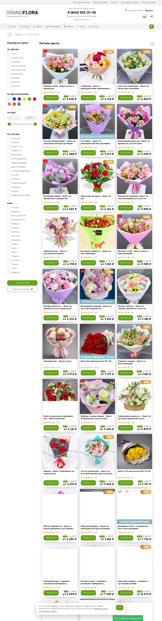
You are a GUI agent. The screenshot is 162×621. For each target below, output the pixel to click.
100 (95, 367)
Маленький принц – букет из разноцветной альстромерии (95, 527)
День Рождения (18, 167)
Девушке (15, 212)
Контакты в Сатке (81, 3)
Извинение (16, 155)
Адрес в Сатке (100, 3)
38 (57, 422)
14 (57, 202)
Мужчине (15, 236)
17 (57, 92)
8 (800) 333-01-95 (82, 12)
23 (57, 367)
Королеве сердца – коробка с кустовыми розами (133, 582)
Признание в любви (20, 195)
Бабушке (15, 224)
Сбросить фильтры (21, 289)
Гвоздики (15, 78)
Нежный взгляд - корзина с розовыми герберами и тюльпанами (57, 583)
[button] (128, 618)
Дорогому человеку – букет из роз (96, 197)
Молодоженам (18, 216)
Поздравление (18, 183)
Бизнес (14, 191)
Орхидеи (15, 62)
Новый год (16, 151)
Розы (13, 27)
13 (131, 92)
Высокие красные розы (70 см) (96, 361)
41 (94, 477)
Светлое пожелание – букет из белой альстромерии (133, 87)
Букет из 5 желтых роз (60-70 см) (134, 471)
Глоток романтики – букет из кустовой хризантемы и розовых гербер (97, 472)
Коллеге (15, 260)
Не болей (15, 139)
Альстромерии (18, 66)
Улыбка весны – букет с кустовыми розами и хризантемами (55, 252)
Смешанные (17, 58)
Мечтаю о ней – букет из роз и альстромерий (133, 252)
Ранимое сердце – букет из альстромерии (131, 362)
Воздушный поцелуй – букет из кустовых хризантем (96, 307)
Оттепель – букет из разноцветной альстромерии (95, 142)
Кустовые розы (18, 70)
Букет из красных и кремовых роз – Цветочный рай (58, 417)
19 (94, 92)
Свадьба (15, 187)
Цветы (39, 27)
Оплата (114, 3)
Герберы (15, 82)
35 (131, 422)
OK (119, 608)
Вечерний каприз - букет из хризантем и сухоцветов (57, 197)
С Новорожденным (20, 171)
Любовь (15, 143)
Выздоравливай (19, 163)
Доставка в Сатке (129, 3)
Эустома (15, 86)
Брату (14, 248)
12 (94, 257)
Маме (14, 252)
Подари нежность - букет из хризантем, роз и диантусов (58, 307)
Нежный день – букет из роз (57, 361)
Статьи (94, 27)
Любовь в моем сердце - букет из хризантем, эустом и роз (96, 417)
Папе (13, 268)
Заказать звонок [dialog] (82, 19)
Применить (21, 283)
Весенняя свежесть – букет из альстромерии (96, 252)
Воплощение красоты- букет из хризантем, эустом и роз (134, 142)
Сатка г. (149, 11)
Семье (14, 244)
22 (94, 312)
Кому (82, 27)
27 (131, 257)
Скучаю (15, 175)
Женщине (15, 240)
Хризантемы (17, 74)
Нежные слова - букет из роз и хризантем (59, 87)
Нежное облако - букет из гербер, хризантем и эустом (132, 307)
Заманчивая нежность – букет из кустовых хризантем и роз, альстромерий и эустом (134, 417)
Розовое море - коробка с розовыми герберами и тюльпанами (94, 583)
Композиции (54, 27)
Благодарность (19, 159)
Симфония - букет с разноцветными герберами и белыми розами (95, 87)
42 (94, 532)
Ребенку (15, 232)
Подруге (15, 256)
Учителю (15, 228)
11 (131, 587)
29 (94, 202)
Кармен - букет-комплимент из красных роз (59, 472)
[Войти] (151, 17)
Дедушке (15, 273)
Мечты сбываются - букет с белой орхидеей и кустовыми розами (58, 527)
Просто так (17, 147)
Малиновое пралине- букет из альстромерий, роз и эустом (133, 197)
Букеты (26, 27)
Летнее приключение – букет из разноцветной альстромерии (60, 142)
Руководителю (18, 220)
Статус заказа (148, 3)
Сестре (15, 208)
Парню (14, 264)
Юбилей (15, 179)
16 (94, 147)
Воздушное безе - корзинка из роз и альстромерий (133, 527)
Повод (70, 27)
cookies (54, 606)
